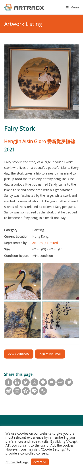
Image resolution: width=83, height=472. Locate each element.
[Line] (34, 391)
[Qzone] (26, 391)
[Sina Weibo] (8, 391)
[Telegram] (69, 382)
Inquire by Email (50, 354)
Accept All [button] (39, 462)
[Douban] (17, 391)
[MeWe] (60, 382)
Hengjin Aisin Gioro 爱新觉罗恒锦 (39, 141)
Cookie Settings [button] (17, 462)
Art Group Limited (45, 243)
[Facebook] (8, 382)
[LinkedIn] (17, 382)
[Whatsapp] (34, 382)
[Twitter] (26, 382)
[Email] (52, 382)
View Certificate (19, 354)
